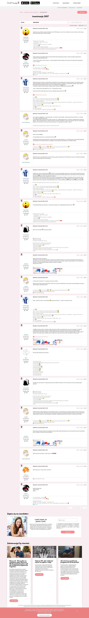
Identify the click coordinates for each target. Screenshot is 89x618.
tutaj (62, 528)
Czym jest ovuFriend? (62, 7)
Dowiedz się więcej (47, 611)
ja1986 (25, 139)
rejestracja (72, 7)
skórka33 (26, 475)
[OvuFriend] (13, 3)
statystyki (56, 3)
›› (85, 22)
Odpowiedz (82, 12)
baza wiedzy (66, 3)
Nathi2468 (26, 37)
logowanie (79, 7)
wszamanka (26, 234)
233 (78, 22)
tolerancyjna (26, 87)
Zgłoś (85, 28)
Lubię (81, 28)
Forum (21, 12)
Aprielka (26, 263)
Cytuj (77, 28)
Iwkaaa (26, 62)
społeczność (77, 3)
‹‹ (67, 22)
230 (72, 22)
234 (80, 22)
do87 (26, 357)
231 (74, 22)
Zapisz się (67, 532)
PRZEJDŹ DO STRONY (44, 615)
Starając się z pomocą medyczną (31, 12)
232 (76, 22)
